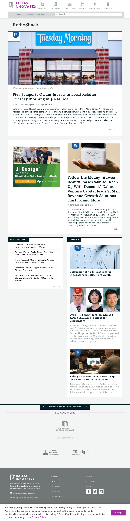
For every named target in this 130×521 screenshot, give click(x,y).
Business (43, 8)
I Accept (118, 512)
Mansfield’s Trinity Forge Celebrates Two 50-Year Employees (34, 268)
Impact (82, 8)
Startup (108, 8)
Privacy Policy (39, 517)
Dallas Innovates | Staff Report (28, 105)
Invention (95, 8)
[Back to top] (120, 503)
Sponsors (30, 15)
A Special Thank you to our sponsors (65, 407)
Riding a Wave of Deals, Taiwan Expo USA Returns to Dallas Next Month (34, 253)
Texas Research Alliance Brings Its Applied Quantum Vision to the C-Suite (34, 261)
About (20, 15)
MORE (111, 130)
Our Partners (56, 496)
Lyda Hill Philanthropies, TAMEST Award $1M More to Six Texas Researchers (92, 318)
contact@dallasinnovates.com (24, 493)
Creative (55, 8)
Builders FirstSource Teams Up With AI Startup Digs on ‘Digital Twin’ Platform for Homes (34, 278)
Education (69, 8)
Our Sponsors (57, 492)
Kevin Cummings (77, 205)
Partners (41, 15)
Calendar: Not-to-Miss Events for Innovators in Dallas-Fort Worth (30, 245)
